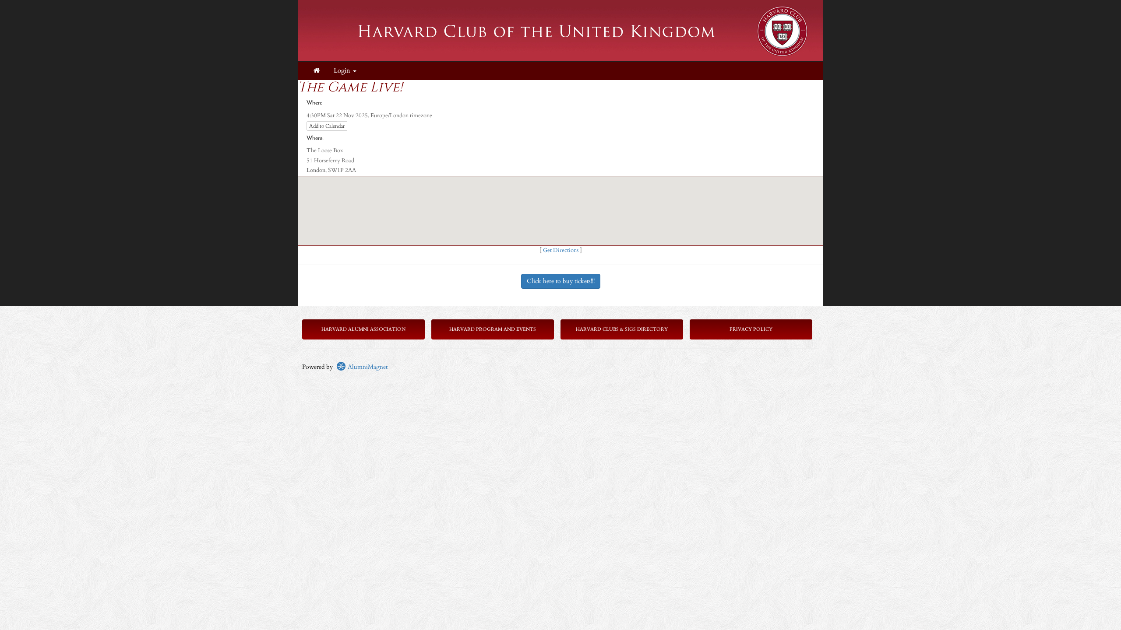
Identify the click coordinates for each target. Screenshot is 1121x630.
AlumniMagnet (367, 367)
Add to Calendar (327, 126)
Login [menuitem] (343, 70)
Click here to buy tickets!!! (561, 281)
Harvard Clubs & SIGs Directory (622, 329)
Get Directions (560, 250)
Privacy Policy (751, 329)
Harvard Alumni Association (363, 329)
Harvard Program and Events (492, 329)
